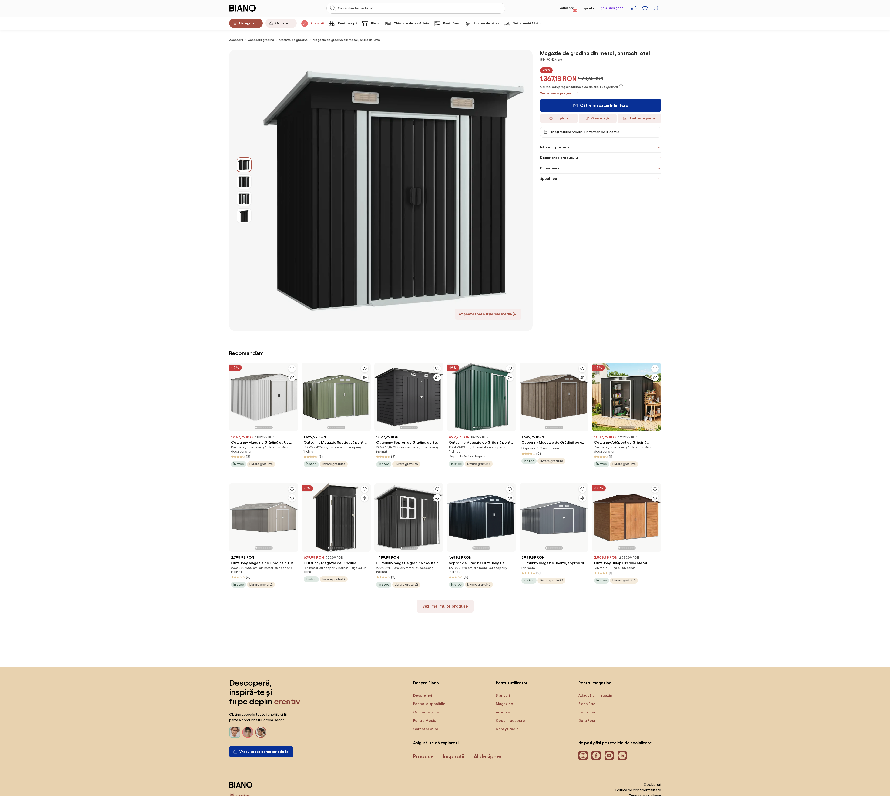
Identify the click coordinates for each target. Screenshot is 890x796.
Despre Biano (426, 683)
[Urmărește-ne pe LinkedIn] (622, 755)
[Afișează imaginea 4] (244, 215)
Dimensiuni (549, 168)
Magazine (504, 704)
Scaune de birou (486, 23)
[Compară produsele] (633, 8)
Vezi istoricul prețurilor (557, 93)
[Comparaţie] (292, 377)
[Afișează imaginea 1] (244, 164)
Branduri (503, 695)
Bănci (375, 23)
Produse (423, 756)
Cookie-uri (652, 784)
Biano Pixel (587, 704)
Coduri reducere (510, 720)
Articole (503, 712)
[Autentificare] (656, 8)
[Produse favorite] (645, 8)
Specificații (550, 179)
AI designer (614, 8)
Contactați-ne (426, 712)
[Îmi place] (292, 368)
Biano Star (587, 712)
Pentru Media (424, 720)
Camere (281, 23)
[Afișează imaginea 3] (244, 198)
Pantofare (451, 23)
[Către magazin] (392, 190)
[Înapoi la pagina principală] (252, 8)
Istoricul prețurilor (556, 147)
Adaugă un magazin (595, 695)
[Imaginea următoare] (294, 395)
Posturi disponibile (429, 704)
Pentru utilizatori (512, 683)
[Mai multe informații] (621, 86)
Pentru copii (347, 23)
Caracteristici (425, 729)
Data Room (588, 720)
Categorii (246, 23)
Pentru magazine (594, 683)
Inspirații (587, 8)
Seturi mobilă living (527, 23)
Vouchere (568, 9)
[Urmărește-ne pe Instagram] (583, 755)
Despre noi (422, 695)
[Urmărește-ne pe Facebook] (596, 755)
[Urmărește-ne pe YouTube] (609, 755)
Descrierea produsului (559, 158)
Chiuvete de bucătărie (411, 23)
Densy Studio (507, 729)
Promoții (317, 23)
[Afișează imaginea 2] (244, 181)
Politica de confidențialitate (638, 790)
